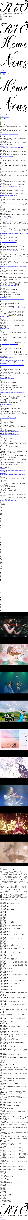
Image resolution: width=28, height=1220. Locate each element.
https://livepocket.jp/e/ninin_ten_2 (8, 195)
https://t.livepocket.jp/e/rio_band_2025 (9, 250)
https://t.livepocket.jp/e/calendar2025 (9, 344)
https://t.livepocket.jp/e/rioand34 (8, 418)
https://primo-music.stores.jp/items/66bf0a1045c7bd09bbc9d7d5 (12, 473)
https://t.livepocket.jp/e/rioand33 (8, 500)
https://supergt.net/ (4, 328)
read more (2, 867)
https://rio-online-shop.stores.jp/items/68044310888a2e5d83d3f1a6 (12, 298)
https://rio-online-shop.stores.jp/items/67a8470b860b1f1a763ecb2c (12, 364)
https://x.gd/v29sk (4, 316)
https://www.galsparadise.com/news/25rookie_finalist (13, 266)
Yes (1, 18)
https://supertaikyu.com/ (6, 404)
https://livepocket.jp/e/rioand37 (7, 156)
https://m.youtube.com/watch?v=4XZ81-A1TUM (12, 360)
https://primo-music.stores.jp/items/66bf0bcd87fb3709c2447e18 (12, 469)
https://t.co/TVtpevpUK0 (6, 217)
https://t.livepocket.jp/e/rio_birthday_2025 (10, 186)
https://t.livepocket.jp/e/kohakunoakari (9, 285)
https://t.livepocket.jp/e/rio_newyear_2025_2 (11, 434)
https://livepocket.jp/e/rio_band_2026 (9, 134)
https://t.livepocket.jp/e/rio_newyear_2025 (10, 431)
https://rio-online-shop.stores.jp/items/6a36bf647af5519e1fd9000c (12, 146)
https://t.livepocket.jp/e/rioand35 (8, 378)
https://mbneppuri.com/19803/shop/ (8, 242)
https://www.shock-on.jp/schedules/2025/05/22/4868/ (13, 307)
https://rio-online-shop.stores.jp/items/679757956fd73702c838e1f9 (12, 391)
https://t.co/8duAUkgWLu (6, 357)
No (0, 19)
